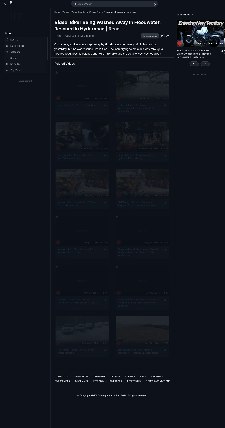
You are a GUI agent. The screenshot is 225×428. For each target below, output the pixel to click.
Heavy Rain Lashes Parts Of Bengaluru (76, 105)
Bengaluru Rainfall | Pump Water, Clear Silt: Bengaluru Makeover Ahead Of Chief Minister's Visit (138, 252)
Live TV (14, 39)
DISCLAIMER (81, 381)
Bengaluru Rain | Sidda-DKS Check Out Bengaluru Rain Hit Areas (77, 250)
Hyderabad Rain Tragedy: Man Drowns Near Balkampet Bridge (76, 156)
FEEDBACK (98, 381)
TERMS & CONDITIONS (158, 381)
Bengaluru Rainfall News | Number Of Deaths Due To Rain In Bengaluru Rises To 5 (78, 302)
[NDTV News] (17, 13)
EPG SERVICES (62, 381)
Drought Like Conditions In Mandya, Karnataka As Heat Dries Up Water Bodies (138, 351)
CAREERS (130, 376)
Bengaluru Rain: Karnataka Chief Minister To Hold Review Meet (77, 203)
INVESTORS (115, 381)
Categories (16, 52)
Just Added (183, 14)
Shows (13, 58)
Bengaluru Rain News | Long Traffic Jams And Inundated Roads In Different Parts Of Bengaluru (138, 302)
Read (114, 28)
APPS (143, 376)
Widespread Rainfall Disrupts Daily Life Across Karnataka (76, 351)
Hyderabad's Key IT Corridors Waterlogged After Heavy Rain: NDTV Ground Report (136, 108)
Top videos (16, 70)
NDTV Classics (17, 64)
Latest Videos (17, 45)
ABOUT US (63, 376)
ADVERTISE (99, 376)
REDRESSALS (134, 381)
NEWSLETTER (81, 376)
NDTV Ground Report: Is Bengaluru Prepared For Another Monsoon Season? (138, 203)
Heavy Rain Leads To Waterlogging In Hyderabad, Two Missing (136, 156)
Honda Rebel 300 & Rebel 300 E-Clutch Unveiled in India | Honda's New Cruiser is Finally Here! (194, 53)
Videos (9, 33)
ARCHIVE (115, 376)
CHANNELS (157, 376)
